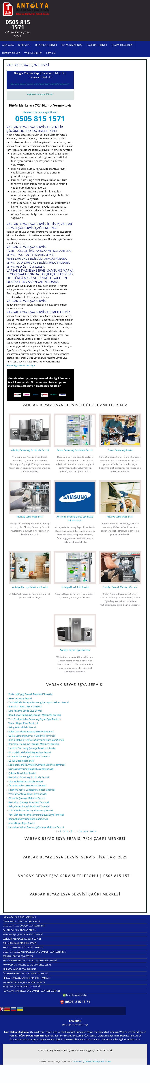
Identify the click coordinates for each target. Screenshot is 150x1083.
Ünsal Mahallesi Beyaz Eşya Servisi (21, 921)
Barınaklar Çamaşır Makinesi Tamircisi (28, 802)
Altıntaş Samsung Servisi (30, 516)
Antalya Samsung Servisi (120, 516)
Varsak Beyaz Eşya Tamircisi (23, 723)
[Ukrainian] (20, 1010)
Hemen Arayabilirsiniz (40, 112)
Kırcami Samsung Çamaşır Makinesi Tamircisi (26, 977)
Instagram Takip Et (40, 77)
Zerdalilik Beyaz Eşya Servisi (18, 956)
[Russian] (13, 1010)
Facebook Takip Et (53, 73)
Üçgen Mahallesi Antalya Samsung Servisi (25, 973)
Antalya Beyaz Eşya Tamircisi (75, 650)
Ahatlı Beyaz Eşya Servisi (21, 823)
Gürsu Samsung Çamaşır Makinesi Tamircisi (31, 735)
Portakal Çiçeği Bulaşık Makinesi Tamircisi (30, 694)
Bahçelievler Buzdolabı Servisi (19, 930)
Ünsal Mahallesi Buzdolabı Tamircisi (27, 785)
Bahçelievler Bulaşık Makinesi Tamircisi (29, 806)
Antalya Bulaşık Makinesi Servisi (120, 587)
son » (93, 831)
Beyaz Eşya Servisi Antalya (21, 365)
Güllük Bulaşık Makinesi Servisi (20, 943)
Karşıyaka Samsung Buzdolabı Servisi (28, 819)
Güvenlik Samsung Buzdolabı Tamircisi (29, 756)
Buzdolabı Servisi (46, 45)
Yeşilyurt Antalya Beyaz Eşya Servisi (27, 794)
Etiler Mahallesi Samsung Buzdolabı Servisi (31, 731)
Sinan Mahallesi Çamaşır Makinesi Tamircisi (31, 789)
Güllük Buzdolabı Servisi (21, 760)
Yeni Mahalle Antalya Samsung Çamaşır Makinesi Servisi (38, 702)
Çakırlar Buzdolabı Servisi (21, 773)
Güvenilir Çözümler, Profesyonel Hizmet (92, 1061)
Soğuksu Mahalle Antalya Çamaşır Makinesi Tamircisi (36, 764)
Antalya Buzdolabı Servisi (75, 587)
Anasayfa (8, 45)
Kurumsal (24, 45)
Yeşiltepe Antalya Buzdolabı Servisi (22, 938)
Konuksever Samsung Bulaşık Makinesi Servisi (27, 964)
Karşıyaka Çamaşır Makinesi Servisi (21, 986)
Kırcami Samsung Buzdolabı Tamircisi (23, 947)
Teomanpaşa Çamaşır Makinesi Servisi (23, 934)
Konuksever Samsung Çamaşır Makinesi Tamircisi (34, 715)
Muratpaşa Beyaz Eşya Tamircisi (19, 969)
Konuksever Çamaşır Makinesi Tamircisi (24, 982)
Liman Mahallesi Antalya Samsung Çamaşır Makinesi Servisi (34, 951)
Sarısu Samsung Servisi (120, 450)
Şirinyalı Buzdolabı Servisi (22, 727)
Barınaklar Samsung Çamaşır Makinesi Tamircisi (33, 744)
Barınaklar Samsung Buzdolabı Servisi (28, 777)
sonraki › (83, 831)
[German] (7, 1010)
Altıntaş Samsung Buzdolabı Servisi (30, 450)
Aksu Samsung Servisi (20, 698)
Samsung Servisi (97, 45)
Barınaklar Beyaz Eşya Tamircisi (25, 706)
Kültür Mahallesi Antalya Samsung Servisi (30, 810)
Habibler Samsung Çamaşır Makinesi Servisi (31, 748)
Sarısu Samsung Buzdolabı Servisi (75, 450)
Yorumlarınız (33, 53)
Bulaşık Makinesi (71, 45)
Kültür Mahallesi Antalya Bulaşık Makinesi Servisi (30, 960)
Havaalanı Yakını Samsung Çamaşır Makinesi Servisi (36, 827)
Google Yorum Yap (26, 73)
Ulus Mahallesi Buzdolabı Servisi (25, 781)
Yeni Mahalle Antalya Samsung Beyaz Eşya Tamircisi (36, 814)
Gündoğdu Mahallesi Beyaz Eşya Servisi (29, 752)
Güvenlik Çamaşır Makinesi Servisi (26, 798)
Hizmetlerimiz (11, 53)
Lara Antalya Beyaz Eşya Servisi (25, 710)
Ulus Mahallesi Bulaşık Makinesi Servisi (24, 925)
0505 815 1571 (40, 118)
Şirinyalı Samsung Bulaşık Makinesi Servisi (30, 769)
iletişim (51, 53)
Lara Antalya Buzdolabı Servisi (19, 917)
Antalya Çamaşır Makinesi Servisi (30, 587)
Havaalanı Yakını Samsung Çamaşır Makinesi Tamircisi (31, 990)
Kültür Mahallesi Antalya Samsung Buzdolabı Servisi (36, 740)
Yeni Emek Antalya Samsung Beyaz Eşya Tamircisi (34, 719)
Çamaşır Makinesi (122, 45)
